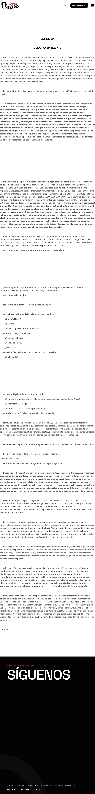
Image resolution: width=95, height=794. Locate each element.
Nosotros (12, 789)
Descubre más (16, 697)
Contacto (38, 789)
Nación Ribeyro (29, 785)
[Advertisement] (47, 16)
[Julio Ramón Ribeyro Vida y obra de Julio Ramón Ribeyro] (10, 5)
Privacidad (25, 789)
